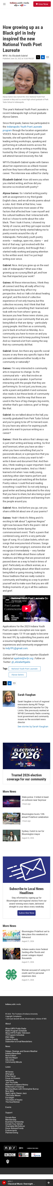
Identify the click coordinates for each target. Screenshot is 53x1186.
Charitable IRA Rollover (15, 1126)
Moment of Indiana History (16, 1085)
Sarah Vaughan (27, 694)
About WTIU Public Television (17, 1033)
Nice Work (9, 1091)
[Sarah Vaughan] (9, 699)
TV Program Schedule (14, 1035)
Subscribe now (26, 912)
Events (8, 1107)
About (8, 1024)
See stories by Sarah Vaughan (33, 726)
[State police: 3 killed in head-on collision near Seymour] (11, 801)
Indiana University (31, 1014)
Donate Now (10, 1118)
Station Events (11, 1039)
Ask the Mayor (11, 1058)
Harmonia (9, 1080)
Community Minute (13, 1062)
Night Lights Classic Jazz (16, 1093)
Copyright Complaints (13, 1016)
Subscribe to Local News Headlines (26, 891)
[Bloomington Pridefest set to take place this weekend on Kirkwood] (11, 936)
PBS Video (9, 1037)
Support (8, 1113)
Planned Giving (11, 1133)
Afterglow (9, 1074)
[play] (4, 1182)
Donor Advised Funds (14, 1128)
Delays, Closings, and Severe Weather (21, 1051)
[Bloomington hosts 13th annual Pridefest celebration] (11, 818)
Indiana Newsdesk (13, 1053)
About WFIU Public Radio (15, 1029)
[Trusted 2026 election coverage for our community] (26, 756)
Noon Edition (10, 1056)
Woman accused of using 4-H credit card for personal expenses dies (36, 973)
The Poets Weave (13, 1095)
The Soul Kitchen (12, 1102)
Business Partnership (14, 1122)
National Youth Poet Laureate (25, 669)
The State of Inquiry (13, 1100)
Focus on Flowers (12, 1078)
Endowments (11, 1131)
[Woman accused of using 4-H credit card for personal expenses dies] (11, 974)
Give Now (43, 4)
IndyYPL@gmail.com (16, 648)
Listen (8, 1067)
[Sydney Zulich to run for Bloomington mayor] (11, 835)
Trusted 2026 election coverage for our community (26, 777)
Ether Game (10, 1076)
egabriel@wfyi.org (23, 658)
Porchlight (9, 1098)
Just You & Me (11, 1083)
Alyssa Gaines (18, 675)
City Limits (9, 1060)
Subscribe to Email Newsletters (18, 1042)
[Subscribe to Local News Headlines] (26, 869)
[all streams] (49, 1182)
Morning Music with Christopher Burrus (22, 1089)
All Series (9, 1072)
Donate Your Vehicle (14, 1124)
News (7, 1046)
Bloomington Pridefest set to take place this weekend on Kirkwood (35, 934)
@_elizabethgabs (20, 662)
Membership (10, 1120)
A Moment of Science (14, 1087)
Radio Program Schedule (16, 1031)
